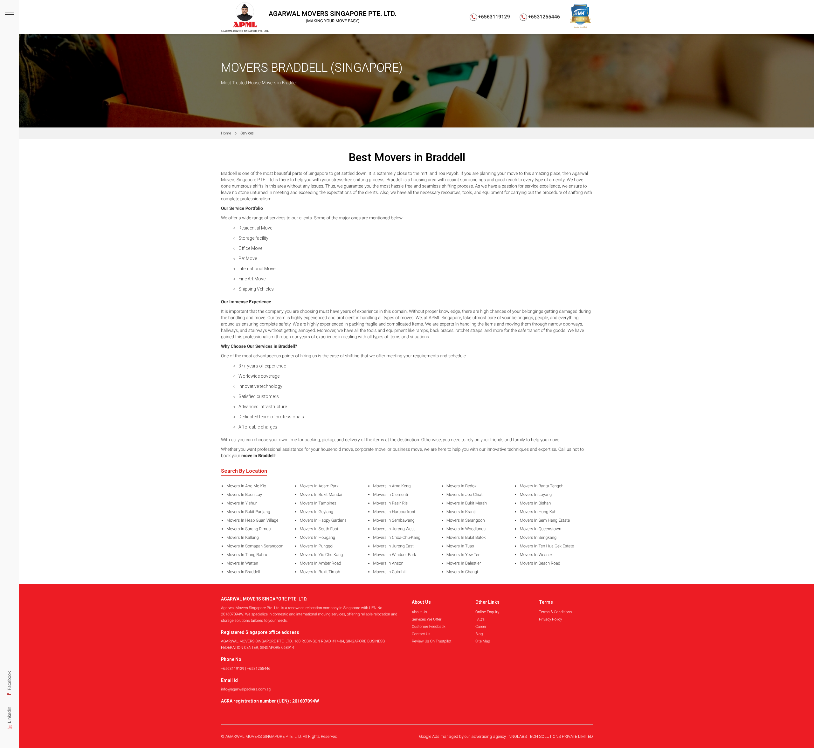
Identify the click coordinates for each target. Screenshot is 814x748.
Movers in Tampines (318, 503)
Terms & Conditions (555, 612)
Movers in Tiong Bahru (246, 555)
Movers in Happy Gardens (323, 520)
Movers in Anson (388, 563)
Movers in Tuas (460, 546)
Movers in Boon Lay (244, 495)
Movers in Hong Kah (538, 512)
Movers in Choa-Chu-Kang (396, 538)
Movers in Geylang (316, 512)
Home (226, 133)
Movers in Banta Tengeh (541, 486)
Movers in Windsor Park (394, 555)
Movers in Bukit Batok (466, 538)
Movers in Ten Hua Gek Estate (547, 546)
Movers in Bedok (461, 486)
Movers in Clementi (390, 495)
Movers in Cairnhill (389, 572)
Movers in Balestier (463, 563)
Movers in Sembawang (394, 520)
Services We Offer (426, 619)
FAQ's (480, 619)
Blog (479, 634)
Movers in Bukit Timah (320, 572)
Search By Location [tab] (244, 471)
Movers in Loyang (536, 495)
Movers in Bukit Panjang (248, 512)
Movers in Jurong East (393, 546)
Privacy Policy (550, 619)
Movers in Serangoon (465, 520)
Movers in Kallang (242, 538)
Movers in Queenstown (540, 529)
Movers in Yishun (242, 503)
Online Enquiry (487, 612)
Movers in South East (319, 529)
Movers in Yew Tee (463, 555)
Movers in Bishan (535, 503)
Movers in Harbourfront (394, 512)
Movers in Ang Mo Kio (246, 486)
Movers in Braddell (243, 572)
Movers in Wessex (536, 555)
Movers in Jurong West (394, 529)
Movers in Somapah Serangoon (254, 546)
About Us (419, 612)
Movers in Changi (462, 572)
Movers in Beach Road (540, 563)
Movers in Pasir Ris (390, 503)
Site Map (482, 641)
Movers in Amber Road (320, 563)
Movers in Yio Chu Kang (321, 555)
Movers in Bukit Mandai (321, 495)
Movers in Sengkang (538, 538)
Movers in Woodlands (466, 529)
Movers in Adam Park (319, 486)
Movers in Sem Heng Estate (545, 520)
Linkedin (9, 716)
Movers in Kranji (461, 512)
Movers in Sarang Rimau (248, 529)
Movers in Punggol (317, 546)
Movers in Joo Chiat (464, 495)
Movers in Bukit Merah (466, 503)
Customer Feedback (428, 626)
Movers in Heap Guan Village (252, 520)
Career (480, 626)
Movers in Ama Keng (391, 486)
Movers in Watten (242, 563)
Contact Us (421, 634)
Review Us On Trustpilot (432, 641)
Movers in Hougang (317, 538)
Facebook (9, 681)
